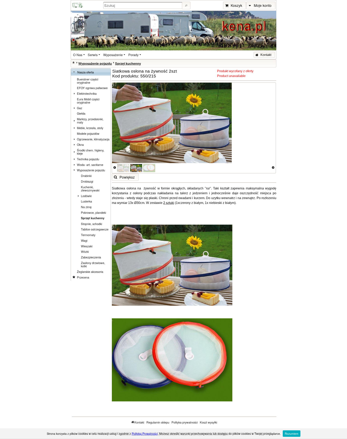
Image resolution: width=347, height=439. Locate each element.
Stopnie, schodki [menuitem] (91, 224)
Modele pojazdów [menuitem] (88, 133)
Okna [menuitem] (80, 144)
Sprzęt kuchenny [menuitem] (92, 218)
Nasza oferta (85, 72)
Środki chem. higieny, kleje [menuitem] (90, 151)
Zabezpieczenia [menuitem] (91, 257)
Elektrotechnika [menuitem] (87, 93)
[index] (73, 62)
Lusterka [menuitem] (86, 201)
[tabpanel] (91, 178)
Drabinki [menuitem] (86, 176)
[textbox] (143, 5)
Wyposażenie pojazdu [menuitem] (91, 170)
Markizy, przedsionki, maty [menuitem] (90, 120)
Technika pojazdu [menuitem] (88, 159)
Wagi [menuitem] (84, 240)
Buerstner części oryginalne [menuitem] (87, 80)
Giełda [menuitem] (81, 113)
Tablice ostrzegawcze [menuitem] (94, 229)
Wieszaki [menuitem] (86, 246)
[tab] (91, 72)
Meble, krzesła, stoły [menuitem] (90, 128)
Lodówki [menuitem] (86, 196)
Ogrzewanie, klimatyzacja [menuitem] (93, 139)
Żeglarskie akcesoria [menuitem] (90, 271)
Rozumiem (291, 434)
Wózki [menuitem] (85, 251)
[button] (186, 5)
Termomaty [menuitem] (88, 235)
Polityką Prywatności (145, 434)
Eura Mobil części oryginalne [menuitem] (88, 100)
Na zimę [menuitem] (86, 207)
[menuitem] (79, 55)
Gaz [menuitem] (79, 108)
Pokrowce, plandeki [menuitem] (93, 212)
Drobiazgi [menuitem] (87, 181)
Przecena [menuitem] (83, 277)
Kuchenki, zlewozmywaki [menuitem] (90, 188)
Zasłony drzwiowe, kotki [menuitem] (93, 264)
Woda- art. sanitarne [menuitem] (90, 164)
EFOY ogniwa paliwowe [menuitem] (92, 88)
